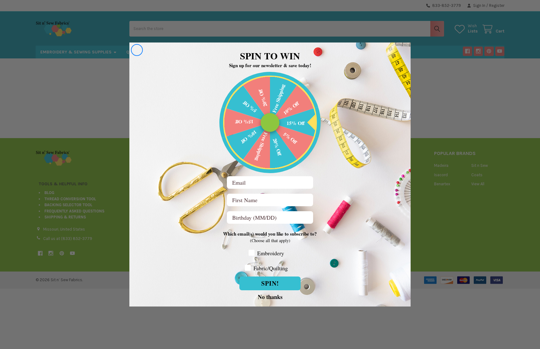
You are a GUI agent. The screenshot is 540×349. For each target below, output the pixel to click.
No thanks (270, 296)
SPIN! (270, 283)
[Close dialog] (137, 50)
